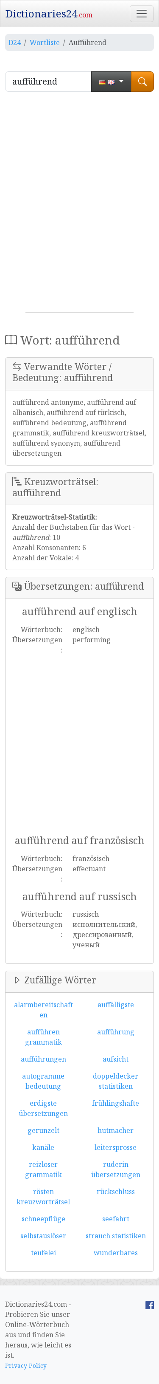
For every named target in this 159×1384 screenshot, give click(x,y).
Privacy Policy (26, 1365)
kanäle (43, 1147)
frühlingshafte (115, 1103)
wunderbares (116, 1252)
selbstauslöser (43, 1235)
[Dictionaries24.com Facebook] (149, 1304)
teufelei (43, 1252)
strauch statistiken (116, 1235)
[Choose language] (111, 81)
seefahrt (115, 1218)
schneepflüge (43, 1218)
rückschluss (116, 1191)
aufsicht (115, 1059)
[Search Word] (142, 81)
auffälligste (116, 1004)
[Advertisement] (79, 205)
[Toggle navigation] (141, 13)
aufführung (115, 1032)
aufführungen (43, 1059)
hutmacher (116, 1130)
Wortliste (45, 42)
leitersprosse (116, 1147)
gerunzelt (43, 1130)
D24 (14, 42)
